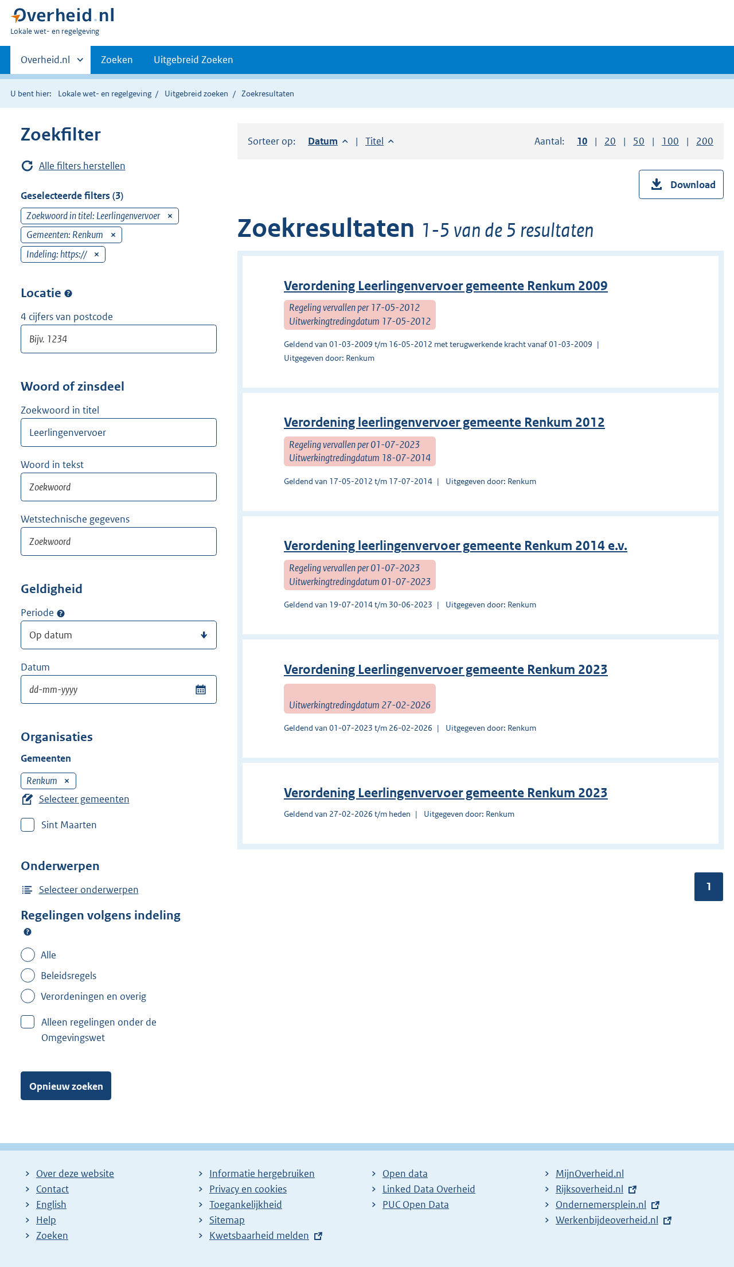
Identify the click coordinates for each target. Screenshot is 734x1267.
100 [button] (670, 141)
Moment (61, 613)
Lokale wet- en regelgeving (104, 93)
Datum (35, 667)
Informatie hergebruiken (262, 1173)
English (51, 1204)
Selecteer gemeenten (84, 799)
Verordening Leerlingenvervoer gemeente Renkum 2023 (446, 669)
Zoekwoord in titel (60, 410)
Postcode (68, 294)
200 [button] (704, 141)
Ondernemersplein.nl (601, 1204)
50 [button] (639, 141)
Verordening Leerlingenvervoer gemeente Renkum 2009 (446, 286)
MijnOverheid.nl (590, 1173)
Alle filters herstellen (82, 165)
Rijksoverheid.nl (589, 1189)
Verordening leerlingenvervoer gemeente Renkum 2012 (444, 422)
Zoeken (117, 59)
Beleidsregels (68, 975)
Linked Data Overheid (428, 1189)
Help (46, 1220)
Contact (52, 1189)
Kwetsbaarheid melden (259, 1235)
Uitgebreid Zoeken (193, 59)
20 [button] (610, 141)
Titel (379, 141)
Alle (48, 955)
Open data (405, 1173)
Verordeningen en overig (93, 996)
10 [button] (582, 141)
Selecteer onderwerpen (89, 889)
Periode (37, 612)
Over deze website (75, 1173)
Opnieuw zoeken (66, 1086)
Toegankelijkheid (245, 1204)
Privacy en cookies (248, 1189)
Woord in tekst (52, 464)
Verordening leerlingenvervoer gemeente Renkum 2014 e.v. (455, 545)
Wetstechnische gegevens (75, 519)
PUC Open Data (415, 1204)
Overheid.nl (45, 63)
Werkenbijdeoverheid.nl (607, 1220)
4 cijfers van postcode (67, 316)
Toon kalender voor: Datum (200, 689)
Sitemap (227, 1220)
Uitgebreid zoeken (196, 93)
